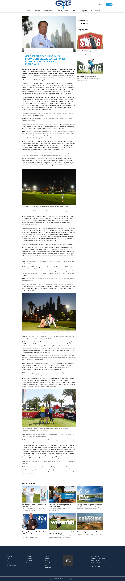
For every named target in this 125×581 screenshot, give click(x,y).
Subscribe (109, 4)
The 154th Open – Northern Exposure (90, 532)
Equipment (59, 11)
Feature (31, 50)
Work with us (48, 563)
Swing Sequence (48, 11)
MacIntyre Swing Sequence (86, 76)
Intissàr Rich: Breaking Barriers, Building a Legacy (60, 505)
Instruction (37, 11)
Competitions (84, 11)
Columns (66, 11)
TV (91, 11)
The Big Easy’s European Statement (89, 505)
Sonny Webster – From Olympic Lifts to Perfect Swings (62, 533)
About (46, 561)
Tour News (29, 558)
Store (46, 565)
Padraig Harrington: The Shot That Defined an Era (34, 533)
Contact (47, 558)
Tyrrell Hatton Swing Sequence (87, 51)
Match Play (48, 567)
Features (27, 11)
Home (26, 50)
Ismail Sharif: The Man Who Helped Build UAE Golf (34, 505)
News (74, 11)
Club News (29, 560)
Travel (9, 558)
